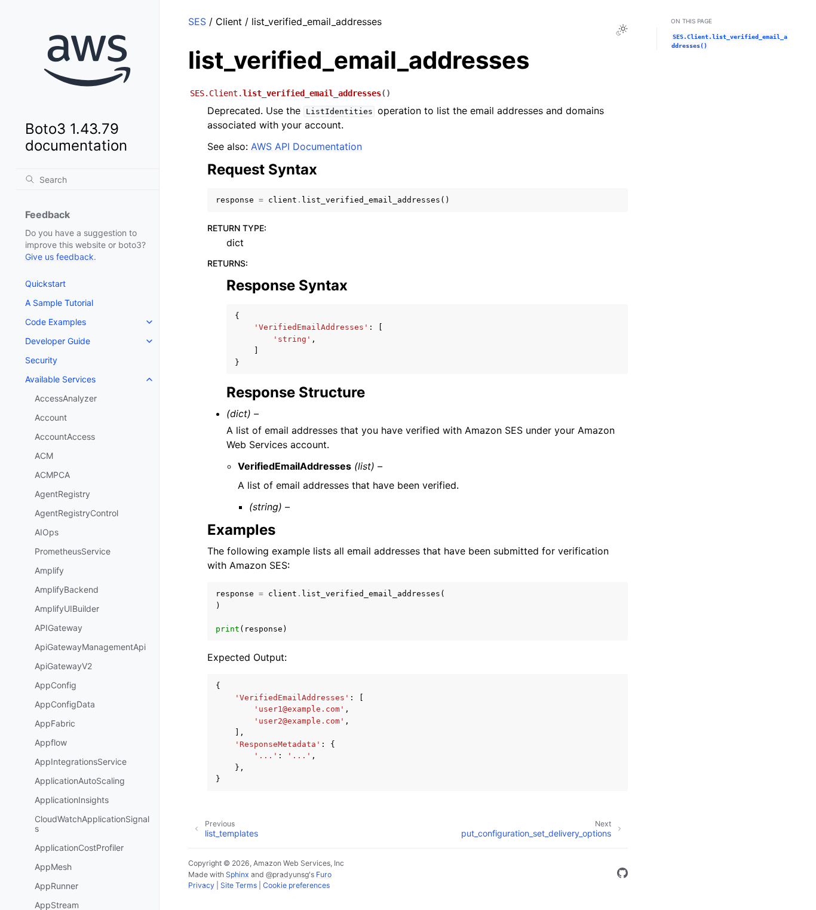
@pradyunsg (287, 874)
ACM (44, 456)
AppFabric (55, 723)
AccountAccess (65, 436)
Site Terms (238, 885)
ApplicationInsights (72, 800)
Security (41, 360)
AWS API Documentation (306, 146)
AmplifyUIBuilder (67, 608)
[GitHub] (622, 875)
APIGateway (58, 628)
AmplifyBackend (67, 589)
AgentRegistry (62, 494)
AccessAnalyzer (66, 398)
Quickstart (45, 283)
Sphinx (237, 874)
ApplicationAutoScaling (80, 781)
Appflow (51, 742)
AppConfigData (65, 704)
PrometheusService (73, 551)
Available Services (60, 379)
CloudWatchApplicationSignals (92, 824)
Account (51, 417)
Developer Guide (57, 341)
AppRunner (56, 886)
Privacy (201, 885)
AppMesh (53, 867)
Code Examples (55, 322)
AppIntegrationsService (81, 761)
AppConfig (55, 685)
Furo (324, 874)
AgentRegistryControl (76, 513)
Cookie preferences (296, 885)
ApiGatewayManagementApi (90, 647)
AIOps (47, 532)
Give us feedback (59, 257)
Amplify (49, 570)
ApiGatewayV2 (63, 666)
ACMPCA (52, 475)
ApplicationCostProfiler (79, 847)
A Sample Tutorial (59, 303)
